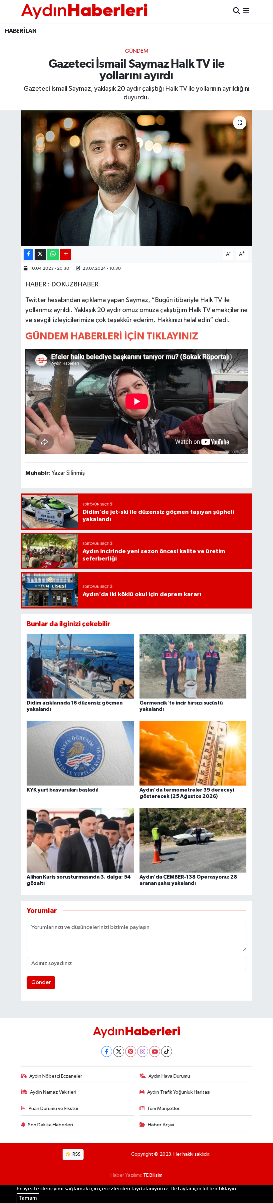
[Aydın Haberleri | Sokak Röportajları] (84, 11)
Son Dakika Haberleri (50, 1124)
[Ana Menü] (246, 11)
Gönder (41, 982)
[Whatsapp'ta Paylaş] (53, 254)
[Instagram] (142, 1051)
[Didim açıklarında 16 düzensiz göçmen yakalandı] (80, 666)
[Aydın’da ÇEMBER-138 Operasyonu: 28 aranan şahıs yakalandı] (193, 840)
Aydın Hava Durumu (169, 1076)
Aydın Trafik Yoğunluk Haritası (178, 1092)
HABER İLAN (20, 31)
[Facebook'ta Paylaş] (28, 254)
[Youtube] (154, 1051)
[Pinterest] (130, 1051)
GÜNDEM (136, 51)
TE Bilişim (152, 1175)
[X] (118, 1051)
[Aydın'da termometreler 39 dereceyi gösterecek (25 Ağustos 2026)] (193, 753)
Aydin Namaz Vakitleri (53, 1092)
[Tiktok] (166, 1051)
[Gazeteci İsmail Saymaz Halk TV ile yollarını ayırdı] (136, 178)
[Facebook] (106, 1051)
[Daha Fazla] (65, 254)
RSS (76, 1154)
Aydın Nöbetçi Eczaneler (55, 1076)
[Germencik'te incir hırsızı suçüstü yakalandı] (193, 666)
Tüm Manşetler (163, 1108)
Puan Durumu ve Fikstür (54, 1108)
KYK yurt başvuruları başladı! (63, 790)
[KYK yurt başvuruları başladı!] (80, 753)
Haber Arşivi (161, 1124)
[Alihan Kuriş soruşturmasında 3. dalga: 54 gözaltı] (80, 840)
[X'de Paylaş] (40, 254)
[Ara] (236, 11)
